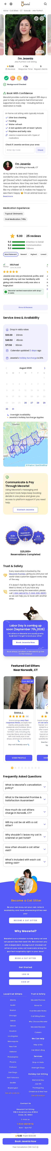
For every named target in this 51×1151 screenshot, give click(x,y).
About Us (38, 1005)
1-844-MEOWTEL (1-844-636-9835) (29, 593)
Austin (12, 1005)
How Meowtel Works (38, 1011)
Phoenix (13, 1062)
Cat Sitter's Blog (38, 1050)
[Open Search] (45, 3)
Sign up (25, 982)
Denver (13, 1026)
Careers (38, 1032)
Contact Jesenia (25, 510)
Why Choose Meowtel (38, 1021)
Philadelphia (13, 1057)
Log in (25, 974)
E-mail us (25, 1119)
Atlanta (13, 1000)
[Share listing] (36, 18)
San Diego (12, 1072)
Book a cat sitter (25, 958)
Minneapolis (13, 1041)
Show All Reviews (25, 307)
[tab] (12, 768)
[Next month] (44, 368)
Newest (24, 254)
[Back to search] (5, 3)
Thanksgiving (38, 1088)
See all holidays (38, 1095)
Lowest (43, 254)
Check (40, 150)
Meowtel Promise (17, 574)
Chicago (13, 1015)
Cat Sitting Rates (38, 1016)
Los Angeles (13, 1036)
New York (13, 1046)
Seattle (13, 1083)
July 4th (38, 1084)
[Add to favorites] (41, 18)
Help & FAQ (38, 1045)
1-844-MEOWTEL (25, 1124)
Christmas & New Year (38, 1091)
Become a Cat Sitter (25, 920)
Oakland (12, 1052)
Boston (13, 1010)
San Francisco (13, 1077)
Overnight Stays (38, 1068)
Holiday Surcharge (28, 358)
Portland (13, 1067)
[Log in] (10, 3)
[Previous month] (6, 368)
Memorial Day (38, 1080)
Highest (34, 254)
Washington (13, 1088)
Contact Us (25, 1103)
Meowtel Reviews (38, 1027)
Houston (12, 1031)
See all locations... (13, 1093)
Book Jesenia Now (25, 642)
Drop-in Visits (38, 1062)
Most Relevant (11, 254)
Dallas (13, 1021)
